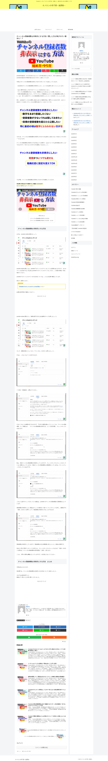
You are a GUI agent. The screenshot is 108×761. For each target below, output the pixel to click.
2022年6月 (74, 176)
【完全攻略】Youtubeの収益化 (79, 228)
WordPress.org (75, 257)
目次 (40, 215)
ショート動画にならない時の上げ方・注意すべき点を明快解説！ (81, 103)
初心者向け (28, 620)
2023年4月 (74, 143)
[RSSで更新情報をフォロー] (28, 615)
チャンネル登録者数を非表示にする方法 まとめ (42, 220)
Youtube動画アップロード (77, 225)
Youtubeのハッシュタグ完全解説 (79, 195)
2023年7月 (74, 134)
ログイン (73, 247)
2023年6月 (74, 137)
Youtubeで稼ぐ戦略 (21, 620)
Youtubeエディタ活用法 (77, 212)
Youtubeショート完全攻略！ (78, 215)
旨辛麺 (73, 238)
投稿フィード (74, 250)
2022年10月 (74, 163)
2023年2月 (74, 150)
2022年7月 (74, 173)
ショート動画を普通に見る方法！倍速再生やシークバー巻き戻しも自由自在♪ (81, 79)
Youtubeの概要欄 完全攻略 (78, 208)
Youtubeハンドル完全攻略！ (78, 221)
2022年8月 (74, 170)
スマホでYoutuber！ (76, 231)
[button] (91, 68)
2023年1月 (74, 153)
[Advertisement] (54, 18)
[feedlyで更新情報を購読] (26, 615)
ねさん (28, 606)
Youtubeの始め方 (75, 205)
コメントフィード (75, 254)
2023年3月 (74, 147)
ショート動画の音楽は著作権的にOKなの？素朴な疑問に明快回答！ (81, 97)
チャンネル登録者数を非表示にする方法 (40, 218)
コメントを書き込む (41, 747)
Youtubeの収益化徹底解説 (77, 202)
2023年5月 (74, 140)
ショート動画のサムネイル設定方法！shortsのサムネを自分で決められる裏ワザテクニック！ (81, 86)
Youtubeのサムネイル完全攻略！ (79, 192)
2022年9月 (74, 166)
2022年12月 (74, 157)
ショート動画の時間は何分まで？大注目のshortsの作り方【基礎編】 (81, 92)
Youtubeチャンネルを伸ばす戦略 (79, 218)
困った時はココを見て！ (77, 235)
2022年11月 (74, 160)
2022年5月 (74, 179)
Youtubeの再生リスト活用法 (78, 198)
